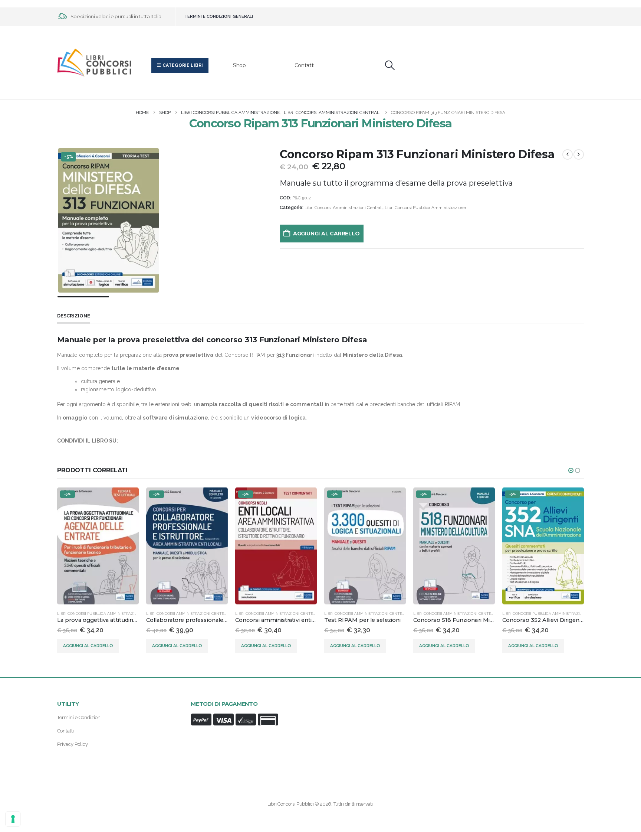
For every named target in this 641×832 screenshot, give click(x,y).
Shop (239, 65)
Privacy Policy (72, 744)
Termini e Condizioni (79, 717)
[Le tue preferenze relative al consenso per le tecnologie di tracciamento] (13, 819)
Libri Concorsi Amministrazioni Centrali (343, 207)
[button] (390, 65)
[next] (578, 154)
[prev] (567, 154)
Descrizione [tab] (73, 316)
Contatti (305, 65)
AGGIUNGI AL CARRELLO (326, 233)
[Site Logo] (94, 62)
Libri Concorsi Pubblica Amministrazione (425, 207)
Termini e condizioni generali (218, 16)
